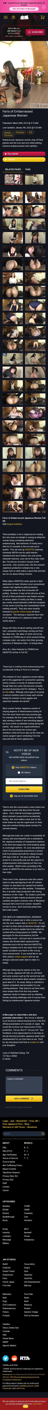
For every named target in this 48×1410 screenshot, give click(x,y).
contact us (34, 1042)
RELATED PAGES (13, 169)
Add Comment (22, 1098)
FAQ (4, 1147)
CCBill (36, 1386)
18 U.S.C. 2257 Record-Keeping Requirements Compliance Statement (21, 1378)
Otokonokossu (9, 1308)
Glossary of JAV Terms (14, 1127)
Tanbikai (6, 1324)
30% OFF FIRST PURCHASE (24, 9)
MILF (26, 1229)
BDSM (5, 1209)
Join (12, 1121)
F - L (26, 1151)
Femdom (28, 1220)
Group (5, 1229)
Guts (26, 1271)
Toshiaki (6, 1331)
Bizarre (6, 1213)
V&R (4, 1335)
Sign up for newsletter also (26, 796)
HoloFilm (28, 1278)
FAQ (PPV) (7, 1151)
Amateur (6, 1206)
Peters (6, 1312)
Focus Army (29, 1264)
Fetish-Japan (8, 1282)
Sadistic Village (31, 1312)
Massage (7, 1239)
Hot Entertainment (32, 1282)
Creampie (28, 1213)
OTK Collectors (9, 1305)
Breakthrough (8, 1217)
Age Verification (10, 1154)
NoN (5, 1298)
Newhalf (27, 1232)
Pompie (6, 1315)
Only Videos (25, 767)
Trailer (11, 160)
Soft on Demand (31, 1315)
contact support (21, 957)
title (7, 692)
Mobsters (7, 1294)
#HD (30, 132)
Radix (26, 1298)
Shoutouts (32, 1127)
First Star (7, 1285)
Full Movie (13, 154)
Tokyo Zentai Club (11, 1328)
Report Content (9, 1169)
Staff (5, 1183)
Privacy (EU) (8, 1179)
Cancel (6, 1190)
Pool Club (28, 1294)
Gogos (27, 1267)
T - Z (26, 1158)
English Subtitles (14, 524)
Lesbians (7, 1236)
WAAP (5, 1342)
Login (5, 1121)
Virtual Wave (8, 1338)
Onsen (27, 1236)
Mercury (27, 1285)
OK (25, 1406)
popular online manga (22, 611)
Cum (26, 1217)
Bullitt (5, 1264)
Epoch (30, 1386)
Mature (6, 1243)
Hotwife (6, 1232)
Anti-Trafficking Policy (12, 1165)
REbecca (28, 1305)
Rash (26, 1301)
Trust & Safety (9, 1162)
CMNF (27, 1209)
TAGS (27, 169)
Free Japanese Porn (12, 1124)
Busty (5, 1220)
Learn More (37, 1404)
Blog (27, 1124)
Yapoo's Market (9, 1345)
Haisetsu (8, 132)
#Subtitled (20, 132)
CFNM (27, 1206)
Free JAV (33, 1121)
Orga (5, 1301)
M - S (26, 1154)
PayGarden (7, 1388)
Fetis (5, 1278)
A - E (26, 1147)
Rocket (27, 1308)
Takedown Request (11, 1172)
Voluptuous (29, 1239)
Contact (6, 1187)
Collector (7, 1267)
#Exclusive (8, 135)
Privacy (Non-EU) (10, 1176)
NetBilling (24, 1386)
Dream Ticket (8, 1271)
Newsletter (21, 1121)
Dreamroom (8, 1275)
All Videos (25, 772)
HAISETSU (30, 549)
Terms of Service (10, 1158)
